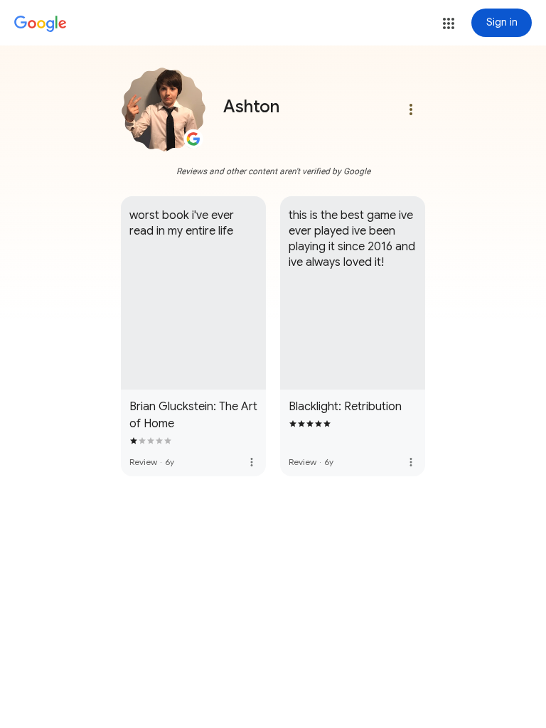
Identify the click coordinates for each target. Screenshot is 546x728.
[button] (448, 23)
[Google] (40, 24)
